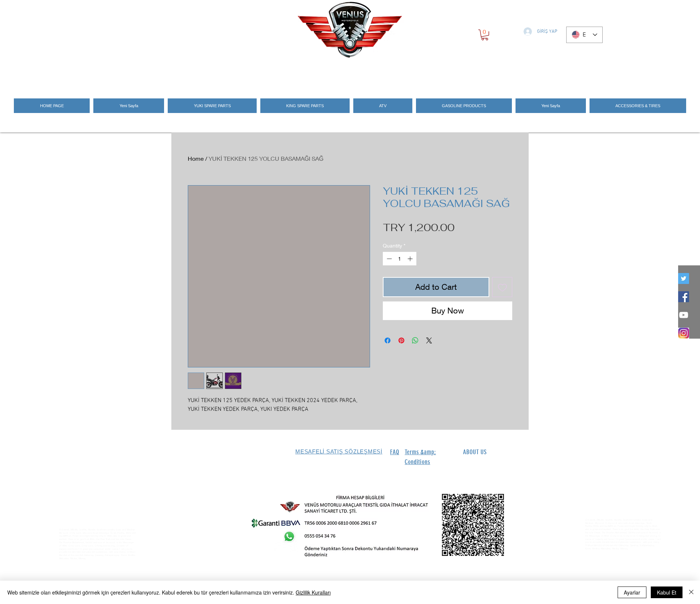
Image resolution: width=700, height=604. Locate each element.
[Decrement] (388, 258)
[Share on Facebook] (387, 340)
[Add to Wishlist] (502, 287)
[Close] (691, 592)
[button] (484, 35)
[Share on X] (429, 340)
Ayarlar (632, 592)
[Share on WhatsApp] (415, 340)
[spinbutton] (399, 258)
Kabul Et (666, 592)
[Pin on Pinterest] (401, 340)
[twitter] (683, 278)
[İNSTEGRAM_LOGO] (683, 333)
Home (196, 158)
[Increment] (410, 258)
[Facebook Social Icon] (683, 296)
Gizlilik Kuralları (313, 592)
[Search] (521, 73)
